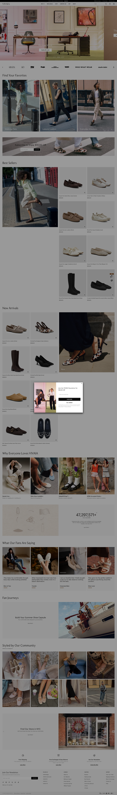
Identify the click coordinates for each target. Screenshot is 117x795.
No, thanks (69, 402)
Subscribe (69, 399)
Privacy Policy (60, 406)
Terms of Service (68, 406)
